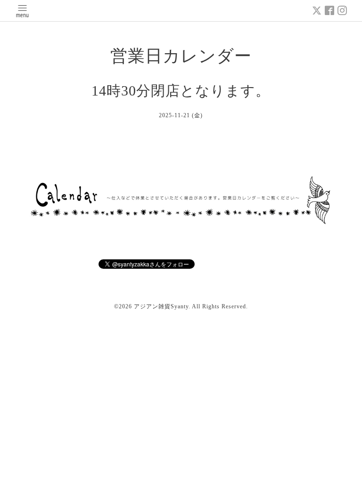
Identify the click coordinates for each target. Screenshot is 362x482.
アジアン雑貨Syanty (161, 306)
